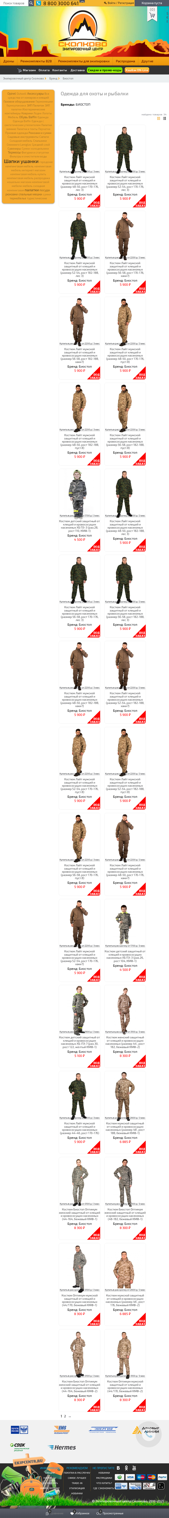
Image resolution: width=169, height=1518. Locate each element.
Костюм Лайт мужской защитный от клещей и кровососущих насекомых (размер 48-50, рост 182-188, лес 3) (125, 527)
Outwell (21, 93)
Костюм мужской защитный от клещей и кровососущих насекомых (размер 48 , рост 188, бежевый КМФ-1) (125, 1127)
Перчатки (44, 129)
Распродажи (104, 1477)
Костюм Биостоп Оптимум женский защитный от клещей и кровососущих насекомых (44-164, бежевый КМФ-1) (79, 1214)
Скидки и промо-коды (104, 70)
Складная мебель (21, 140)
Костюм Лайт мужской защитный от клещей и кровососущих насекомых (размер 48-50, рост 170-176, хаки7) (125, 871)
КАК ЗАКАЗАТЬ (50, 1482)
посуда (45, 190)
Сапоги (44, 136)
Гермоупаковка (16, 105)
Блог (50, 1498)
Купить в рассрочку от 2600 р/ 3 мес (125, 1117)
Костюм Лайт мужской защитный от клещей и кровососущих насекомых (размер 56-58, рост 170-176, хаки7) (125, 269)
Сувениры (14, 148)
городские (46, 162)
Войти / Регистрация (121, 3)
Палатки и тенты (27, 129)
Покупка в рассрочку (77, 1472)
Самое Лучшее (77, 1477)
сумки (47, 194)
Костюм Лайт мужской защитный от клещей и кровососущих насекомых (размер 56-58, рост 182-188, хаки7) (80, 355)
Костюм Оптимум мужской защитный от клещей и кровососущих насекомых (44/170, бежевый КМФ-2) (125, 1386)
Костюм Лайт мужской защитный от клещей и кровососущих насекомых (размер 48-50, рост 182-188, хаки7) (79, 699)
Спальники (40, 140)
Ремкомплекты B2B (36, 61)
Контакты (59, 70)
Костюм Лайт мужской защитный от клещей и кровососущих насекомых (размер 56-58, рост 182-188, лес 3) (125, 613)
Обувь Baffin (28, 117)
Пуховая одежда (16, 133)
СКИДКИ (50, 1472)
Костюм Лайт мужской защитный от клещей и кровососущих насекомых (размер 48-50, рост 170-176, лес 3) (80, 183)
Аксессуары (35, 93)
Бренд (53, 78)
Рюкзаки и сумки (40, 133)
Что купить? (104, 1482)
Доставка (77, 70)
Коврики (27, 113)
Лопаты (47, 113)
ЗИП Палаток (35, 105)
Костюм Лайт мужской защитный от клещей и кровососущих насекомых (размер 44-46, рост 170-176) (79, 1127)
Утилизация (77, 1488)
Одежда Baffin (22, 121)
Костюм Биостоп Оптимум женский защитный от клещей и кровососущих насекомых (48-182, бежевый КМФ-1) (125, 1214)
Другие (147, 61)
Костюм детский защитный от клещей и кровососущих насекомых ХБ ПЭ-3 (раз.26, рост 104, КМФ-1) (125, 955)
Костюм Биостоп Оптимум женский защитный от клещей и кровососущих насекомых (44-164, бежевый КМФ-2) (79, 1386)
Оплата (44, 70)
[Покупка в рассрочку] (160, 1488)
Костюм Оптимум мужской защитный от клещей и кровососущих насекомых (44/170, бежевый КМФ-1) (80, 1300)
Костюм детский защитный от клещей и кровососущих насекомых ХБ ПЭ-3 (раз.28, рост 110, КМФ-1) (79, 525)
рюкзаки (12, 194)
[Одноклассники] (126, 1468)
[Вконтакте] (118, 1468)
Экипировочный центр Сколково (23, 78)
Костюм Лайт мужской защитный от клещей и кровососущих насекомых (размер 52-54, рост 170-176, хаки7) (80, 957)
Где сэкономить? (104, 1488)
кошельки (13, 182)
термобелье (18, 198)
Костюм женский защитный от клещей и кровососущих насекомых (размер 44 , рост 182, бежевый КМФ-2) (125, 1041)
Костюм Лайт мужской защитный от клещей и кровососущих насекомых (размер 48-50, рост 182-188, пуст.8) (79, 441)
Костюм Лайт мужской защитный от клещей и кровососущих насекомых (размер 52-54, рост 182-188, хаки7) (125, 699)
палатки (32, 190)
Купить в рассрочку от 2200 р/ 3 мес (80, 171)
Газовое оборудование (19, 101)
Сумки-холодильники (35, 148)
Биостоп (68, 78)
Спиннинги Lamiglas (19, 144)
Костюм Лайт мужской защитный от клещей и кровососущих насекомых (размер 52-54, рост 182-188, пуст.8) (125, 785)
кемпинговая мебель (19, 166)
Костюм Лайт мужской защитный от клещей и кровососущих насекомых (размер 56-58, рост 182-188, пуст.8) (125, 441)
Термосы (14, 152)
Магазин (29, 70)
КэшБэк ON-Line (137, 70)
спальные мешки (30, 194)
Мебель (13, 117)
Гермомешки (44, 101)
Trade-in (77, 1482)
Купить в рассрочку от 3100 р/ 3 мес (125, 1031)
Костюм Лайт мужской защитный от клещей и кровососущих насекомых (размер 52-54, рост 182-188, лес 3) (79, 269)
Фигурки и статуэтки (35, 152)
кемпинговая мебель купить (28, 174)
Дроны (8, 61)
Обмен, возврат (50, 1488)
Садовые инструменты (23, 136)
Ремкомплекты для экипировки (83, 61)
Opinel (11, 93)
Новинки (77, 1493)
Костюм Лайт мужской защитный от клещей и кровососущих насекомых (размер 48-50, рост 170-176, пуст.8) (125, 355)
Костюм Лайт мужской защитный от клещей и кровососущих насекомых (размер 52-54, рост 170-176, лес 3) (125, 183)
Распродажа (125, 61)
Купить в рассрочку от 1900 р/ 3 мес (80, 1031)
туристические (37, 198)
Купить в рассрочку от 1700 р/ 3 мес (80, 515)
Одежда (43, 117)
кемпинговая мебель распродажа (28, 178)
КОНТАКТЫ (49, 1477)
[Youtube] (134, 1468)
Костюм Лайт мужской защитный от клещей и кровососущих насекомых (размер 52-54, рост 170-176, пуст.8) (80, 785)
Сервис (49, 1493)
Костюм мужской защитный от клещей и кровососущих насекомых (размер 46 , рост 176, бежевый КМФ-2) (125, 1300)
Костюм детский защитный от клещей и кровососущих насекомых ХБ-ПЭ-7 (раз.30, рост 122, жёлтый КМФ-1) (79, 1041)
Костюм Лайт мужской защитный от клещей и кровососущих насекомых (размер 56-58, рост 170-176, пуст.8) (80, 871)
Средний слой (41, 144)
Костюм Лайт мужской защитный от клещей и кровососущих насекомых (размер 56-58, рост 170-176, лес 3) (80, 613)
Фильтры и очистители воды (28, 156)
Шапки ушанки (21, 161)
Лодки (37, 113)
